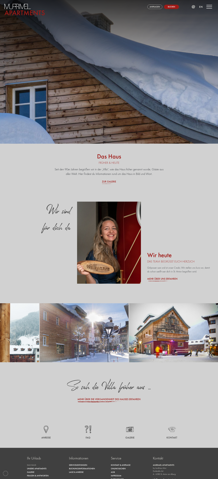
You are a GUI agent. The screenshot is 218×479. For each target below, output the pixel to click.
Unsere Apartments (36, 468)
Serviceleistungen (78, 465)
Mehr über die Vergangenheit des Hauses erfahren (109, 399)
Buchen (171, 6)
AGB (113, 472)
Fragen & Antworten (38, 475)
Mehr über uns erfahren (162, 278)
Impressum (116, 475)
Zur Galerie (109, 181)
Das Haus (31, 465)
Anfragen (155, 6)
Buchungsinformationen (82, 468)
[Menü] (209, 7)
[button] (5, 473)
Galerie (30, 472)
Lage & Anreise (76, 472)
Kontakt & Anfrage (120, 465)
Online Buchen (118, 468)
